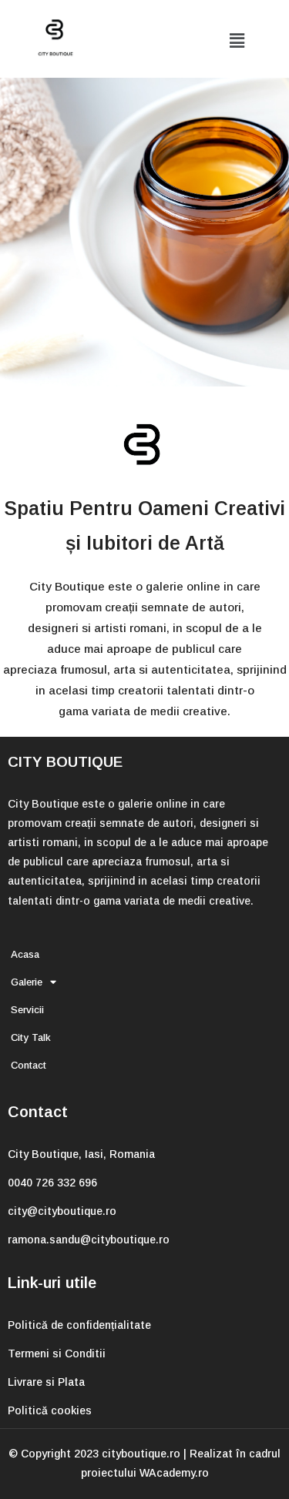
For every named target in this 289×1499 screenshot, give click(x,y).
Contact (28, 1065)
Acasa (25, 954)
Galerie (26, 982)
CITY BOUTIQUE (65, 762)
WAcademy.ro (174, 1473)
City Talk (31, 1037)
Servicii (27, 1010)
